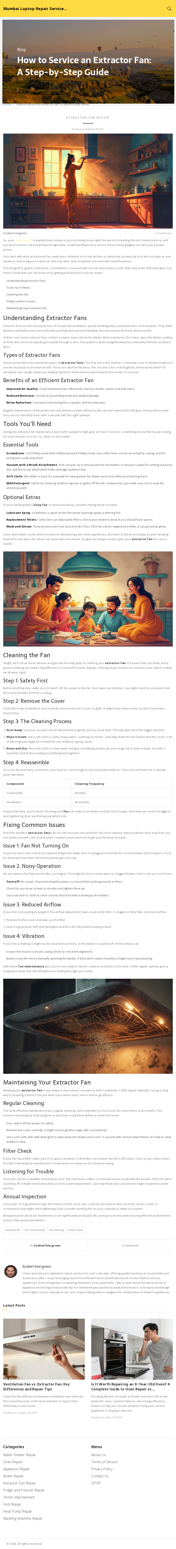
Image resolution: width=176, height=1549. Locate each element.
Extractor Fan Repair (88, 117)
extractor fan (23, 240)
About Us (98, 1454)
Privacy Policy (101, 1469)
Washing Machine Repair (22, 1518)
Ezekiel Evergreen (15, 233)
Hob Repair (12, 1504)
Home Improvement (19, 1497)
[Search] (169, 8)
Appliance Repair (16, 1469)
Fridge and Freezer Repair (24, 1490)
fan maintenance (35, 1230)
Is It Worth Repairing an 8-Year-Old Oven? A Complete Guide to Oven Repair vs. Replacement (130, 1386)
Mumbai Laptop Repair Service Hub (35, 8)
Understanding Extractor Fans (26, 281)
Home (7, 104)
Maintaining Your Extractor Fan (26, 308)
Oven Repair (13, 1462)
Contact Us (100, 1476)
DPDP (96, 1483)
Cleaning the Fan (17, 294)
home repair (75, 1230)
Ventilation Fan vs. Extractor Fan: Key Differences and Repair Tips (36, 1386)
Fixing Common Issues (20, 301)
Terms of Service (104, 1462)
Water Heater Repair (19, 1454)
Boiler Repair (13, 1476)
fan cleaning (57, 1230)
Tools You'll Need (18, 287)
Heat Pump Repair (17, 1511)
